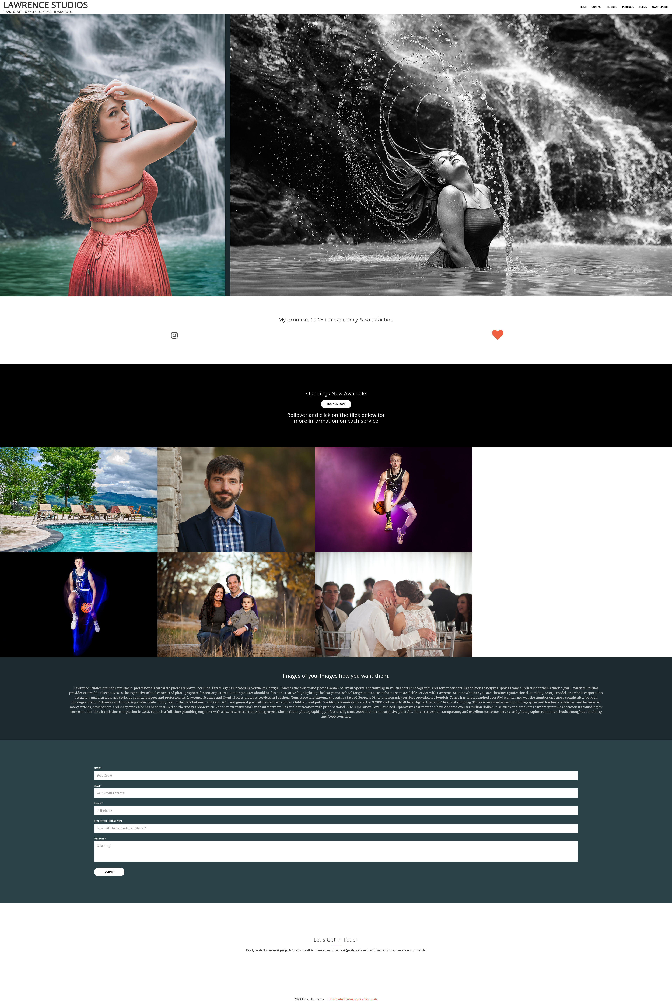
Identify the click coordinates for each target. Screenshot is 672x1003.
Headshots (235, 494)
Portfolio (628, 6)
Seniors (393, 494)
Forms (643, 6)
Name (97, 768)
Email (97, 785)
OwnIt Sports (660, 6)
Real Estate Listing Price (108, 821)
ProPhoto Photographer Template (354, 999)
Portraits (235, 599)
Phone (98, 803)
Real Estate (78, 494)
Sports (78, 599)
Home (583, 6)
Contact (597, 6)
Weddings (393, 599)
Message (99, 838)
